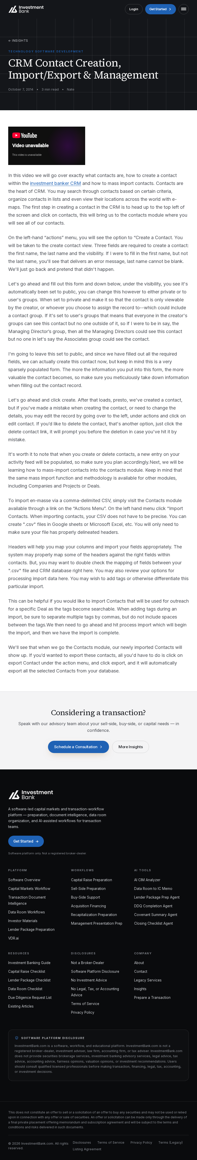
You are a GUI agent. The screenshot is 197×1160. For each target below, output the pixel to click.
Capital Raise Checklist (26, 971)
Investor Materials (22, 921)
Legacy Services (148, 980)
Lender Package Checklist (29, 980)
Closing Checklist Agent (153, 923)
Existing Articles (21, 1006)
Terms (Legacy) (170, 1142)
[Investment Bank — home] (26, 9)
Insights (140, 989)
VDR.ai (13, 938)
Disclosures (82, 1142)
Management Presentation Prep (96, 923)
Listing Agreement (87, 1149)
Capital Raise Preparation (91, 880)
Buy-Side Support (85, 897)
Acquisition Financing (88, 906)
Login (133, 9)
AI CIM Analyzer (147, 880)
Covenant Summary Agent (155, 915)
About (139, 963)
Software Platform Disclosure (95, 971)
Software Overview (24, 880)
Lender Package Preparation (31, 929)
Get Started (158, 9)
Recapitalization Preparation (94, 915)
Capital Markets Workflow (29, 889)
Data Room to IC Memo (153, 889)
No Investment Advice (89, 980)
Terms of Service (85, 1004)
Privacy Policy (82, 1012)
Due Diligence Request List (30, 998)
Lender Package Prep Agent (157, 897)
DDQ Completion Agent (153, 906)
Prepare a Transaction (152, 998)
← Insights (18, 40)
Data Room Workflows (26, 912)
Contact (140, 971)
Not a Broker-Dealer (87, 963)
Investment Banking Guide (29, 963)
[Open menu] (184, 9)
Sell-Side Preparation (88, 889)
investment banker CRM (55, 183)
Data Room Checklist (25, 989)
